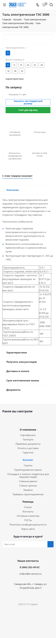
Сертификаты (28, 435)
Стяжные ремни (28, 481)
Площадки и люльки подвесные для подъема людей (28, 475)
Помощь (28, 501)
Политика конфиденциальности (28, 524)
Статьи (28, 507)
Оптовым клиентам (28, 515)
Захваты (28, 489)
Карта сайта (28, 528)
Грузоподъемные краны (28, 469)
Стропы (28, 465)
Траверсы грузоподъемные (28, 494)
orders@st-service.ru (30, 573)
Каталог (28, 460)
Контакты (28, 511)
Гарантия (28, 452)
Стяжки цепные (28, 485)
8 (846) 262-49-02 (30, 567)
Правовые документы (28, 443)
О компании (28, 429)
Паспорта (28, 439)
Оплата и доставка (28, 448)
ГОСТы (28, 520)
